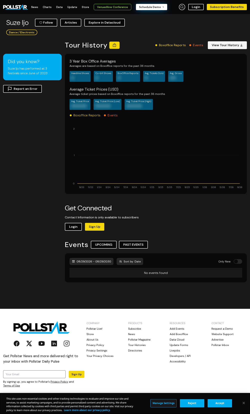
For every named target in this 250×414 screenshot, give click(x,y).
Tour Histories (137, 345)
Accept (219, 403)
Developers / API (180, 356)
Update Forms (179, 345)
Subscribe (134, 328)
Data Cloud (177, 339)
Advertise (218, 339)
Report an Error (26, 89)
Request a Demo (222, 328)
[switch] (238, 261)
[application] (156, 158)
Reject (192, 403)
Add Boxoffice (179, 334)
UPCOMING (103, 245)
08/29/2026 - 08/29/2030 (94, 261)
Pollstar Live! (94, 328)
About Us (92, 339)
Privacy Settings (97, 350)
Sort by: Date (132, 261)
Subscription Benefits (227, 7)
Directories (135, 350)
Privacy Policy (59, 381)
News (131, 334)
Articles (71, 22)
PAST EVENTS (133, 245)
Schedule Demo (150, 7)
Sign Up (94, 227)
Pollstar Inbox (220, 345)
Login (196, 7)
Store (90, 334)
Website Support (223, 334)
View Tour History (225, 45)
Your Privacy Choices (100, 356)
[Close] (243, 403)
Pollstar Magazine (139, 339)
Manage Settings (163, 403)
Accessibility (178, 361)
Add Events (177, 328)
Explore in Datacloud (105, 22)
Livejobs (175, 350)
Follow (48, 22)
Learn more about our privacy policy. (87, 410)
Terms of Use (11, 385)
